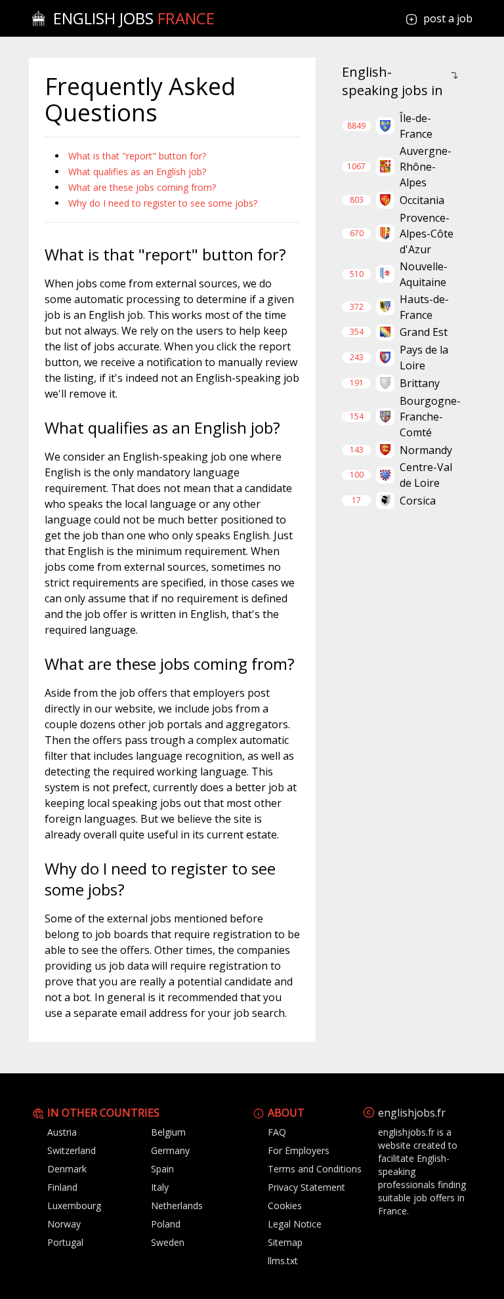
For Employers (298, 1150)
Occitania (422, 200)
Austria (62, 1132)
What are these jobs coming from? (142, 187)
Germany (170, 1150)
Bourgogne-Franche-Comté (430, 417)
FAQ (277, 1132)
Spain (162, 1169)
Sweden (167, 1242)
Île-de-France (416, 126)
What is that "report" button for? (137, 156)
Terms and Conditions (315, 1169)
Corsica (418, 500)
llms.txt (283, 1260)
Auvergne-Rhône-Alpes (426, 167)
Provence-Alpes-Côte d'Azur (426, 234)
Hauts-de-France (424, 307)
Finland (62, 1187)
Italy (160, 1187)
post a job (447, 18)
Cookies (285, 1205)
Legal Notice (295, 1224)
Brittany (420, 383)
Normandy (426, 450)
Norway (64, 1224)
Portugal (65, 1242)
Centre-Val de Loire (426, 475)
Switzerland (71, 1150)
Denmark (67, 1169)
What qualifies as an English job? (137, 171)
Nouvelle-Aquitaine (424, 274)
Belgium (168, 1132)
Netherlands (177, 1205)
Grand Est (424, 332)
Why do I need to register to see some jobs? (162, 203)
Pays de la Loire (424, 357)
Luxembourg (74, 1205)
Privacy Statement (306, 1187)
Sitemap (285, 1242)
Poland (165, 1224)
